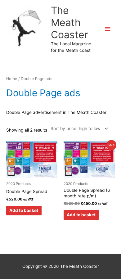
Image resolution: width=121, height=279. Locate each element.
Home (11, 78)
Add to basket (23, 210)
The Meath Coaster (69, 22)
